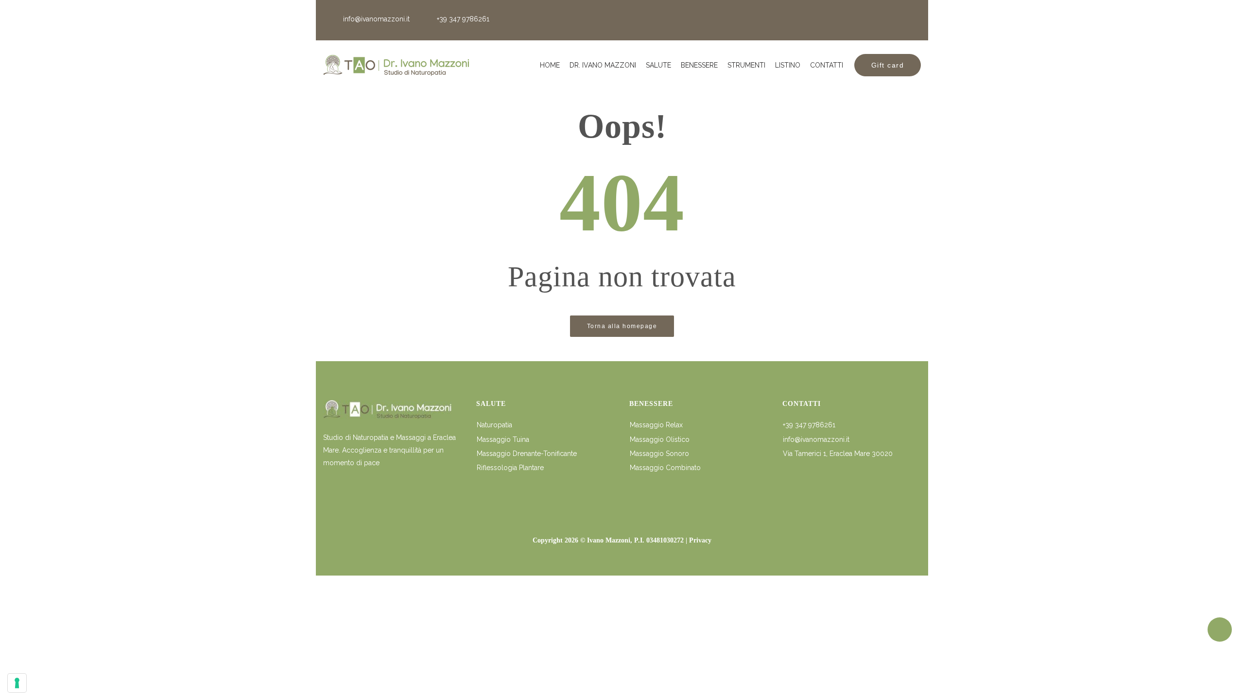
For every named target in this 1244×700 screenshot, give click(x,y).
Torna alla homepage (622, 326)
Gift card (887, 65)
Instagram (910, 20)
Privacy (700, 540)
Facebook (883, 20)
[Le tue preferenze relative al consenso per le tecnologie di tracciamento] (17, 683)
